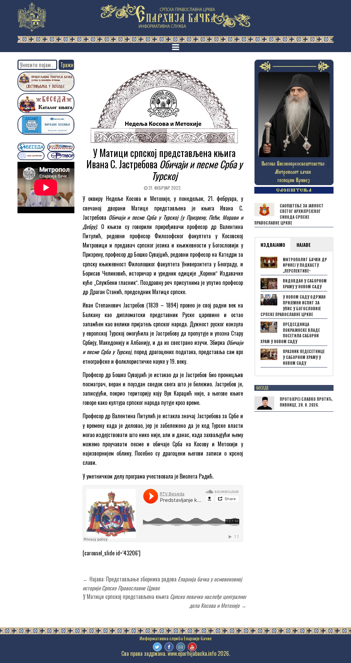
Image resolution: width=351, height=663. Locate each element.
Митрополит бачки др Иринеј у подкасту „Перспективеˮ (305, 265)
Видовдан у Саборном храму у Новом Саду (305, 283)
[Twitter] (157, 646)
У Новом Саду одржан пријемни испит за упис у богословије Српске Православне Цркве (293, 305)
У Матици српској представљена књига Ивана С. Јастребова (164, 164)
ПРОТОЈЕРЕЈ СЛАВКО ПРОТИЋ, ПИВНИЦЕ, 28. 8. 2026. (306, 402)
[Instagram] (180, 646)
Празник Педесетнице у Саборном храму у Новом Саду (304, 357)
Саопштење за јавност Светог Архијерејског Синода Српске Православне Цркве (289, 214)
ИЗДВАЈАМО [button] (273, 244)
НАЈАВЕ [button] (303, 244)
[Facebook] (169, 646)
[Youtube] (192, 646)
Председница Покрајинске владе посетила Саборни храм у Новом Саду (290, 333)
